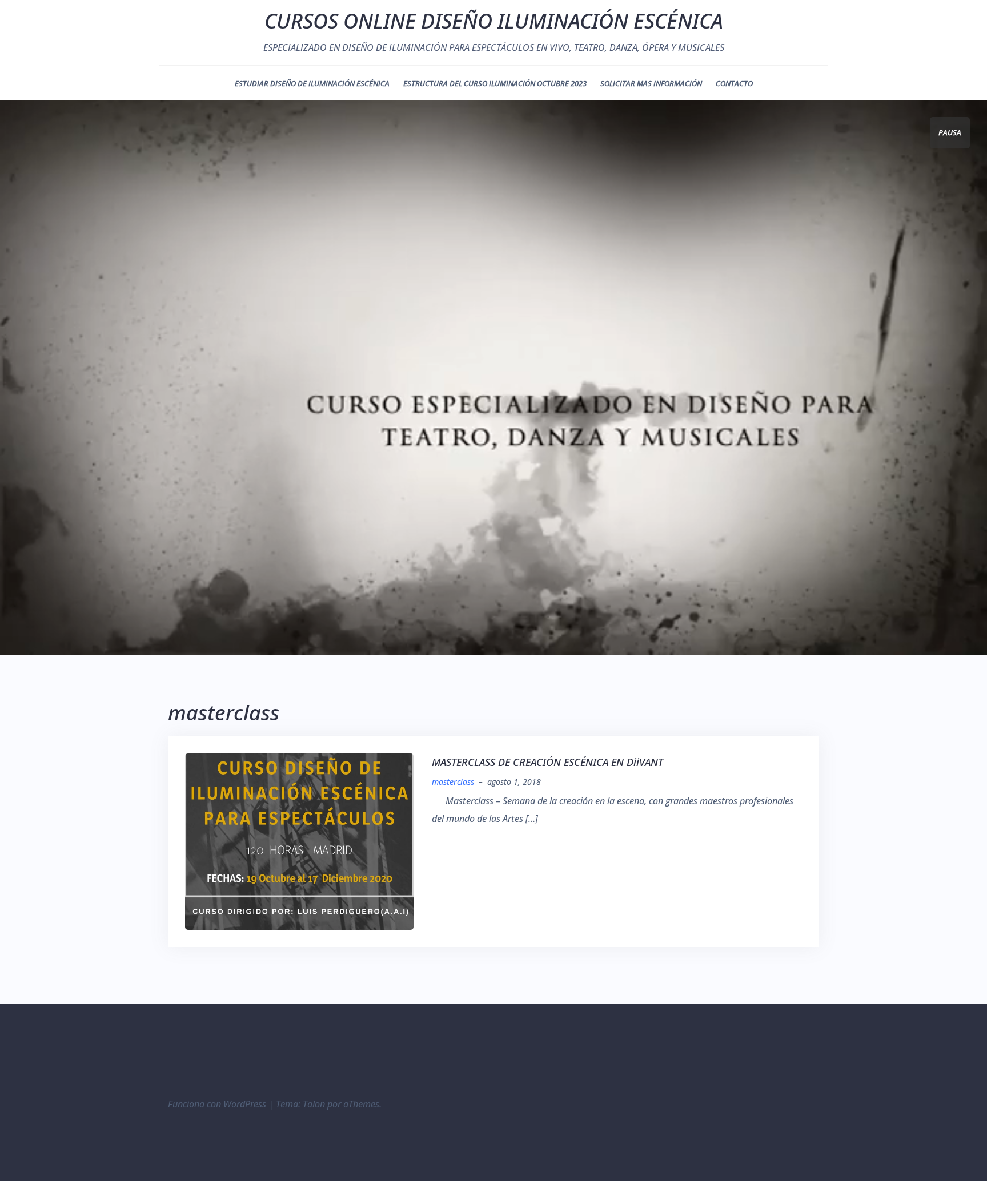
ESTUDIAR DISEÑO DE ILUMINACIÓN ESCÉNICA (312, 83)
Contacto (734, 83)
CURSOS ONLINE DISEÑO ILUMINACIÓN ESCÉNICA (493, 21)
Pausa (949, 132)
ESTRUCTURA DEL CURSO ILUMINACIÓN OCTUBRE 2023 (495, 83)
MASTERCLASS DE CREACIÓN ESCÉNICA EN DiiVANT (547, 762)
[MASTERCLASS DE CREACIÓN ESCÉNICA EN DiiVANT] (299, 841)
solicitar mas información (651, 83)
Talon (314, 1104)
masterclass (453, 781)
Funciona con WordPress (217, 1104)
